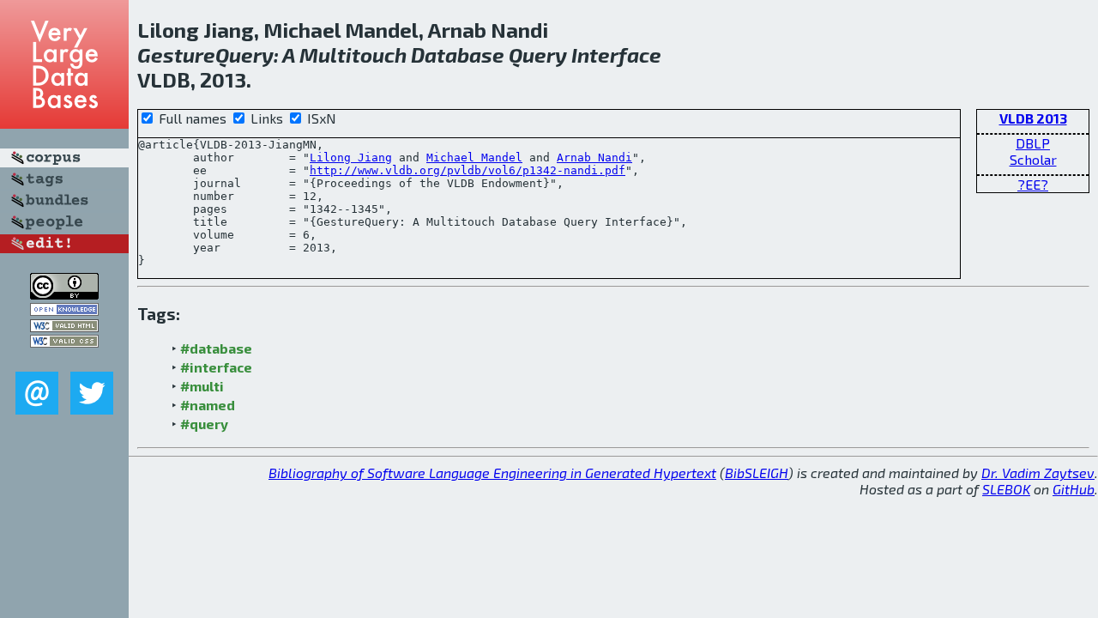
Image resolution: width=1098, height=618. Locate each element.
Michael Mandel (474, 157)
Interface (616, 54)
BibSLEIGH (756, 472)
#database (216, 348)
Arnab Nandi (594, 157)
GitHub (1074, 489)
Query (244, 54)
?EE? (1032, 184)
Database (457, 54)
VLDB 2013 (1033, 118)
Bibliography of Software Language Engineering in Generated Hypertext (492, 472)
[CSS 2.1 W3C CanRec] (64, 359)
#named (207, 405)
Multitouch (353, 54)
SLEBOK (1006, 489)
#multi (202, 386)
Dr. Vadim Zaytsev (1038, 472)
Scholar (1033, 159)
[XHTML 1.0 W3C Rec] (64, 326)
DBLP (1033, 143)
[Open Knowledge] (64, 310)
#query (204, 423)
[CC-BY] (64, 294)
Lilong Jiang (351, 157)
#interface (216, 367)
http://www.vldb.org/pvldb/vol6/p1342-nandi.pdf (467, 170)
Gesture (176, 54)
